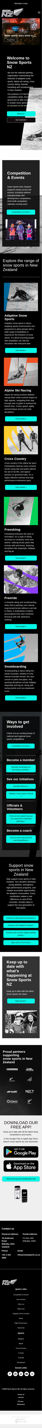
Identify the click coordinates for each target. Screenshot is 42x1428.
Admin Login (22, 1421)
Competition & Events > (21, 212)
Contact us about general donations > (21, 918)
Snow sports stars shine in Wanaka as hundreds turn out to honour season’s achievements (20, 35)
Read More (11, 40)
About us (21, 1304)
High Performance (21, 1323)
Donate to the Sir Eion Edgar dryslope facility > (21, 934)
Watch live (21, 1309)
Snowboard (21, 1362)
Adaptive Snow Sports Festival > (21, 795)
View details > (21, 350)
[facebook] (10, 1374)
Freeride (21, 1358)
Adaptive (21, 1339)
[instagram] (15, 1374)
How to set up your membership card (20, 1179)
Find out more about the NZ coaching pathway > (21, 839)
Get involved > (21, 120)
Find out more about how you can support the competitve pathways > (21, 818)
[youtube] (26, 1374)
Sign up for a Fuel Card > (21, 942)
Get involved (21, 1299)
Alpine (21, 1343)
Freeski (21, 1353)
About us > (21, 114)
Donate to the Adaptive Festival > (21, 925)
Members (22, 1419)
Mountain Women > (21, 786)
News (21, 1318)
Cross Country (21, 1348)
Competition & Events (21, 1295)
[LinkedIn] (21, 1374)
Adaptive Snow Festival (21, 1313)
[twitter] (32, 1374)
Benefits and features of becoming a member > (21, 768)
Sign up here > (21, 1001)
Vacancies (21, 1328)
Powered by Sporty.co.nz (21, 1417)
